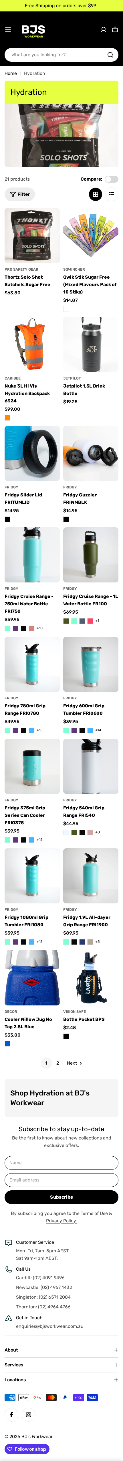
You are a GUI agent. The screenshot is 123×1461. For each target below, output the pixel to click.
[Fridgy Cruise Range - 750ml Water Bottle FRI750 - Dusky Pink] (31, 628)
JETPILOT (72, 378)
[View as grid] (95, 194)
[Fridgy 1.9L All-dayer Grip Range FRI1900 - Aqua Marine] (66, 942)
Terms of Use (94, 1213)
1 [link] (46, 1063)
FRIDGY (11, 487)
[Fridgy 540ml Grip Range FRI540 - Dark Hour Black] (82, 832)
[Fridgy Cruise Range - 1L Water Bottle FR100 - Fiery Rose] (90, 621)
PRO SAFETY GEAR (21, 269)
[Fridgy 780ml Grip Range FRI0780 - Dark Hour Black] (23, 730)
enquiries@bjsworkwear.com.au (50, 1326)
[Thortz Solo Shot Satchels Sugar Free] (32, 235)
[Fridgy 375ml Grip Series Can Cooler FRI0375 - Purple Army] (15, 840)
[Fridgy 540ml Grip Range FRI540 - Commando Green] (74, 832)
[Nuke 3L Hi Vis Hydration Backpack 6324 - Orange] (7, 418)
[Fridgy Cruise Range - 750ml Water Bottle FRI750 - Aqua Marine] (7, 628)
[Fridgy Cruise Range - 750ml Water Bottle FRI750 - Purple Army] (15, 628)
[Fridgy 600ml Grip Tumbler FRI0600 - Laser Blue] (90, 730)
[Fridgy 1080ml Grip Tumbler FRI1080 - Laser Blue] (31, 942)
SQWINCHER (74, 269)
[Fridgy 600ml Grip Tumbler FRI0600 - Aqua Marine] (66, 730)
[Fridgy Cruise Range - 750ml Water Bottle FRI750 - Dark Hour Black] (23, 628)
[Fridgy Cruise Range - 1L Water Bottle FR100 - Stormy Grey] (82, 621)
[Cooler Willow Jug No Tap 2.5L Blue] (32, 977)
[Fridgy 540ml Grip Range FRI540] (90, 766)
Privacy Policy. (61, 1221)
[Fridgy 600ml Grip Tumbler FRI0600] (90, 664)
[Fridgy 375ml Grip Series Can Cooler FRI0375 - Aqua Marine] (7, 840)
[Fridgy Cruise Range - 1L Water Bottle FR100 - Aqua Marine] (74, 621)
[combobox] (61, 55)
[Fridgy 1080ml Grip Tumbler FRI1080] (32, 875)
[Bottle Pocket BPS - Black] (66, 1036)
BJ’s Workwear (36, 1436)
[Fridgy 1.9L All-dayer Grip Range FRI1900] (90, 875)
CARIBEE (13, 378)
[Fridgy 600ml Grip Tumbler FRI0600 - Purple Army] (74, 730)
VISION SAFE (74, 1011)
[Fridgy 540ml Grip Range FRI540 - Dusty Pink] (90, 832)
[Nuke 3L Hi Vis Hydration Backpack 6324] (32, 344)
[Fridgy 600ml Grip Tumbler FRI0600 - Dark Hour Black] (82, 730)
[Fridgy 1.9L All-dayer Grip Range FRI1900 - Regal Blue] (82, 942)
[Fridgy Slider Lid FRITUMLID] (32, 453)
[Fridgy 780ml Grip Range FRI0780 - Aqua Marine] (7, 730)
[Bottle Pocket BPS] (90, 977)
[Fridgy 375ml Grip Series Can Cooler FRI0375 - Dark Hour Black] (23, 840)
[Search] (110, 54)
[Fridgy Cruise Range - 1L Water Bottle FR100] (90, 554)
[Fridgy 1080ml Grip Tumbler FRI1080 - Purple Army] (15, 942)
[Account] (103, 29)
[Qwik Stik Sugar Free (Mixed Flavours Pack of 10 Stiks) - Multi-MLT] (66, 309)
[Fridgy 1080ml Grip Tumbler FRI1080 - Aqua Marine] (7, 942)
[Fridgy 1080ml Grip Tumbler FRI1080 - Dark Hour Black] (23, 942)
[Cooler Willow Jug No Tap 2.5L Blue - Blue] (7, 1044)
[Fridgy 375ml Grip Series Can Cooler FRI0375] (32, 766)
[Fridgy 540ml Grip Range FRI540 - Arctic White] (66, 832)
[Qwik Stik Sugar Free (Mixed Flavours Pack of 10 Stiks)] (90, 235)
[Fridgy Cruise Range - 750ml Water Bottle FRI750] (32, 554)
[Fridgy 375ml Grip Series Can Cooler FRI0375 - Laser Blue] (31, 840)
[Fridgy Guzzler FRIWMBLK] (90, 453)
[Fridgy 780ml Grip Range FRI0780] (32, 664)
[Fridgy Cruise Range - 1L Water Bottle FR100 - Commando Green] (66, 621)
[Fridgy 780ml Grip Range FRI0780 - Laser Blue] (31, 730)
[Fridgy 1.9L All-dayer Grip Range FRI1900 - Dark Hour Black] (74, 942)
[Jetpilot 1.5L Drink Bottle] (90, 344)
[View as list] (111, 194)
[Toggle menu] (8, 29)
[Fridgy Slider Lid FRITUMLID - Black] (7, 519)
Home (11, 73)
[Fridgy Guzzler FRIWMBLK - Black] (66, 519)
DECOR (11, 1011)
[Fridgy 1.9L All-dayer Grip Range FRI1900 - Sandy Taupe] (90, 942)
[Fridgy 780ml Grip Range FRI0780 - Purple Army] (15, 730)
